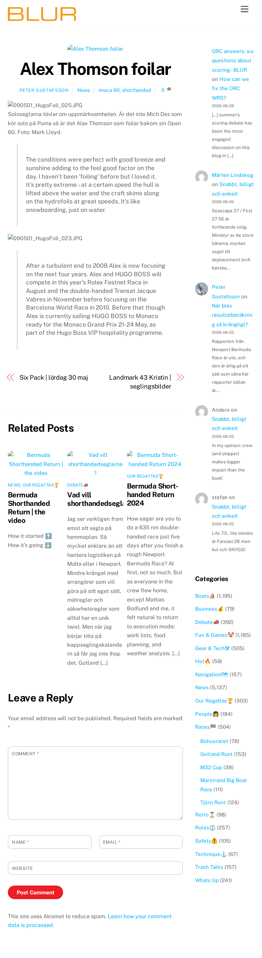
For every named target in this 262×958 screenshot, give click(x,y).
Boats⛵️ (205, 596)
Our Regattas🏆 (41, 485)
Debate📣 (77, 485)
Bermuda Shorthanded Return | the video (29, 508)
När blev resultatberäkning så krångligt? (232, 315)
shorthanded (136, 90)
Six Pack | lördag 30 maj (53, 377)
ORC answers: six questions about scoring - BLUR (233, 60)
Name (20, 842)
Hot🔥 (203, 661)
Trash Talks (209, 867)
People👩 (207, 714)
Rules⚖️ (205, 827)
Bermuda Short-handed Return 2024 (152, 494)
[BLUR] (42, 18)
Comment (25, 753)
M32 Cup (211, 767)
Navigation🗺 (211, 674)
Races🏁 (205, 727)
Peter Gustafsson (44, 90)
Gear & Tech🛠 (212, 648)
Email (111, 842)
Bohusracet (214, 741)
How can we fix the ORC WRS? (230, 88)
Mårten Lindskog (232, 175)
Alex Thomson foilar (95, 69)
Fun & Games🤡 (214, 635)
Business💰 (209, 609)
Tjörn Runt (213, 802)
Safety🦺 (206, 841)
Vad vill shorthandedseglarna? (103, 499)
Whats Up (207, 880)
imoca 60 (109, 90)
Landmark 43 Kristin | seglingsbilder (140, 382)
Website (22, 868)
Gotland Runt (216, 754)
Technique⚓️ (211, 854)
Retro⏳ (205, 814)
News (83, 90)
